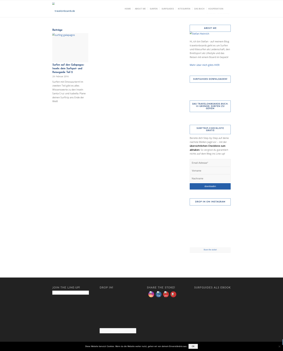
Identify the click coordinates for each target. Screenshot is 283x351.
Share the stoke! (210, 249)
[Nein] (279, 346)
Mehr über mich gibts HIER (204, 65)
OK (193, 346)
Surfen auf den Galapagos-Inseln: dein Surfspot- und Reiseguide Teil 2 (68, 69)
